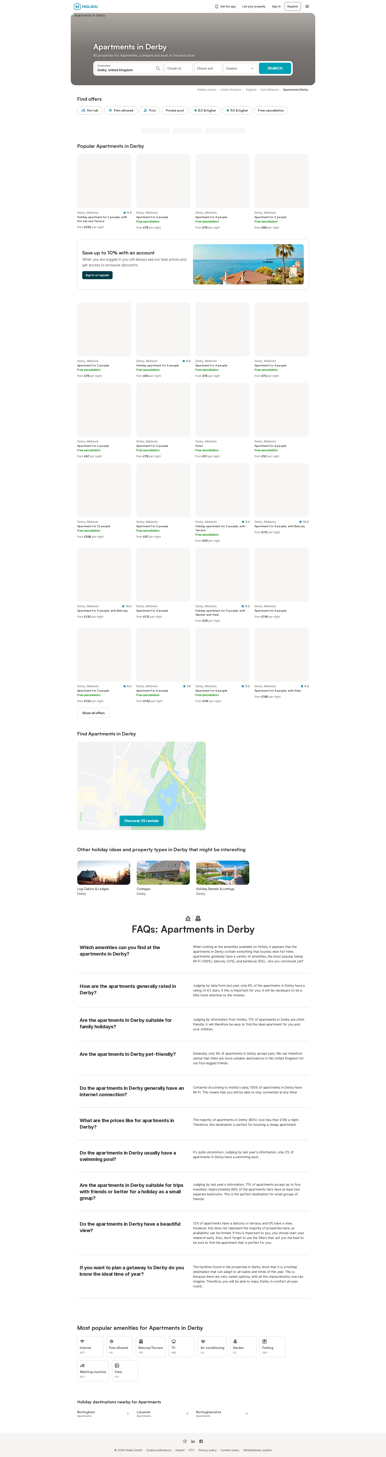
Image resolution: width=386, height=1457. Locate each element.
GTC (191, 1450)
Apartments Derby (295, 89)
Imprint (180, 1450)
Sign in (276, 6)
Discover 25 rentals (141, 821)
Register (292, 6)
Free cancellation (271, 110)
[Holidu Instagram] (185, 1441)
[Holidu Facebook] (201, 1441)
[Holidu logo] (94, 6)
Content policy (230, 1450)
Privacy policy (207, 1450)
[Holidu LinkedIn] (193, 1441)
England (251, 89)
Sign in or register (97, 275)
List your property (254, 6)
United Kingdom (231, 89)
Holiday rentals (206, 89)
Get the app (228, 6)
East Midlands (270, 89)
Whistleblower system (257, 1450)
